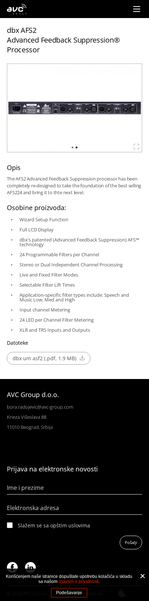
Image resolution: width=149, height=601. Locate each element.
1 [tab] (72, 147)
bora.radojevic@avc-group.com (40, 407)
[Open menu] (136, 9)
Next (133, 108)
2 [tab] (76, 147)
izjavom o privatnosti (79, 581)
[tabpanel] (74, 108)
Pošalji (131, 542)
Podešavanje (69, 592)
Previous (15, 108)
